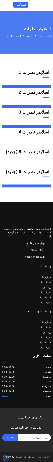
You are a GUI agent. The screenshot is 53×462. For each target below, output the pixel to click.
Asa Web (9, 456)
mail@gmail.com (35, 256)
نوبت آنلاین (20, 5)
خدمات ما (46, 282)
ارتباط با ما (45, 297)
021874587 (38, 249)
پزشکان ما (45, 287)
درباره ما (46, 277)
